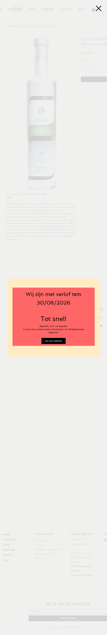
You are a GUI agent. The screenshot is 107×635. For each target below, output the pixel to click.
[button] (98, 8)
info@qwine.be (76, 329)
